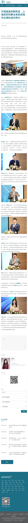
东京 (7, 492)
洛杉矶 (12, 490)
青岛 (18, 484)
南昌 (19, 486)
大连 (6, 488)
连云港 (23, 488)
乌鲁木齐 (7, 484)
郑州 (13, 480)
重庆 (2, 484)
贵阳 (6, 486)
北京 (6, 480)
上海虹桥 (3, 490)
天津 (9, 488)
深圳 (17, 482)
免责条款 (15, 514)
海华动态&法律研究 (10, 5)
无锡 (23, 486)
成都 (2, 482)
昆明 (16, 480)
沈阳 (19, 480)
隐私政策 (21, 514)
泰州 (2, 486)
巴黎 (20, 490)
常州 (11, 484)
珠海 (2, 488)
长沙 (9, 480)
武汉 (13, 482)
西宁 (19, 488)
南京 (10, 482)
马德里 (2, 492)
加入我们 (9, 514)
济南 (23, 480)
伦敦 (16, 490)
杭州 (21, 484)
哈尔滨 (6, 482)
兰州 (13, 488)
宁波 (14, 484)
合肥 (16, 486)
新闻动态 (20, 5)
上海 (2, 480)
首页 (2, 5)
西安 (24, 482)
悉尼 (23, 490)
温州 (9, 486)
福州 (16, 488)
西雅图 (8, 490)
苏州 (13, 486)
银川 (20, 482)
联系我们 (2, 514)
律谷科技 (21, 520)
